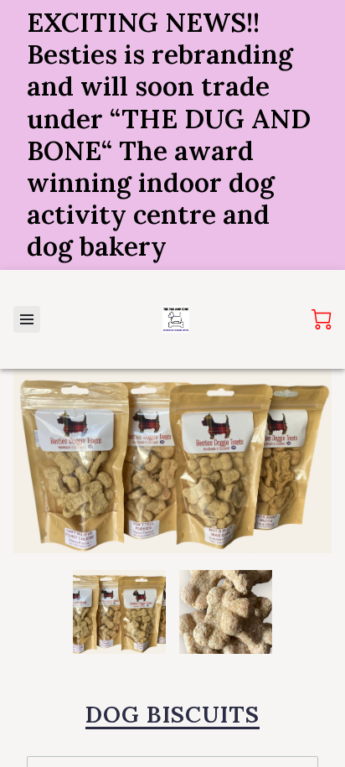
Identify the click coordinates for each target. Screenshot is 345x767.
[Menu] (26, 319)
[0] (322, 319)
